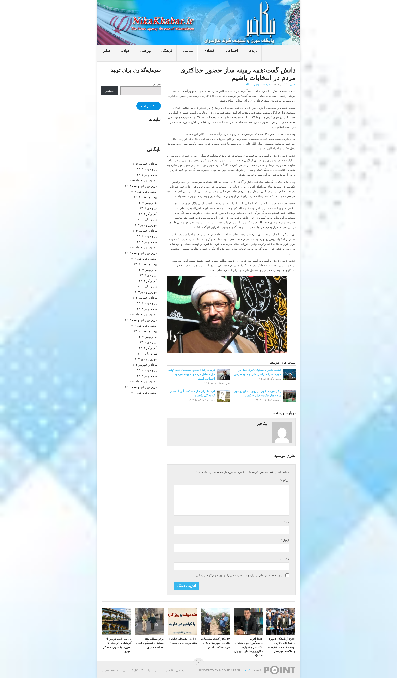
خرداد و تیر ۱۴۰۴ (147, 241)
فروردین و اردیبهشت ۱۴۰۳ (141, 320)
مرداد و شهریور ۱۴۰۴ (144, 230)
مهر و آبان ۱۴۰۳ (147, 286)
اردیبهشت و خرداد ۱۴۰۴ (142, 247)
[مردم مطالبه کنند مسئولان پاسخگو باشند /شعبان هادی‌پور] (149, 621)
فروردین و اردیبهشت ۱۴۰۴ (141, 253)
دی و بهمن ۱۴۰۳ (147, 269)
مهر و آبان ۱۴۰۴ (147, 219)
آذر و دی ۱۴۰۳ (148, 275)
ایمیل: (285, 540)
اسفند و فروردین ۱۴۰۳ (143, 258)
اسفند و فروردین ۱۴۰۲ (143, 325)
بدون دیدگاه (252, 84)
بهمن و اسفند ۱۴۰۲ (145, 331)
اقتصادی (209, 50)
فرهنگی (166, 50)
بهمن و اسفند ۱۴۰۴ (145, 197)
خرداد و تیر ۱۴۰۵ (147, 174)
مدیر (292, 84)
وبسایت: (284, 558)
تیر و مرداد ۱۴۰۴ (147, 236)
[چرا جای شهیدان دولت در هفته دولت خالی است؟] (182, 621)
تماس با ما (154, 670)
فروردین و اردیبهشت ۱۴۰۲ (141, 387)
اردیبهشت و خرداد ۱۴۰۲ (142, 381)
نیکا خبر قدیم (149, 106)
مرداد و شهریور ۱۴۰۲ (144, 364)
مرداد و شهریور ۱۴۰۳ (144, 297)
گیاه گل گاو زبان (133, 670)
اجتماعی (232, 50)
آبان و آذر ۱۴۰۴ (148, 214)
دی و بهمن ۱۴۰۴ (147, 202)
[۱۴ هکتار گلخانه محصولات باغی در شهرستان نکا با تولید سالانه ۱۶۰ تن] (215, 621)
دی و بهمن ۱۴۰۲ (147, 336)
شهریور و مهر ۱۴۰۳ (145, 292)
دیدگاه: (284, 481)
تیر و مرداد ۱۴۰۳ (147, 303)
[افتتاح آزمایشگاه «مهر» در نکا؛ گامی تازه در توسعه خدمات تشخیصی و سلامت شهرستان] (280, 621)
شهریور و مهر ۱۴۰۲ (145, 359)
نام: (286, 522)
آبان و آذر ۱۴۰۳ (148, 281)
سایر (106, 50)
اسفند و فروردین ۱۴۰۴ (143, 191)
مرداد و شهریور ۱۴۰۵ (144, 163)
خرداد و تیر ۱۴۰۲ (147, 375)
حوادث (125, 50)
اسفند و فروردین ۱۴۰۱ (143, 392)
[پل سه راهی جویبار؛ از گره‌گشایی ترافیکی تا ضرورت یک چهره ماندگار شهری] (116, 621)
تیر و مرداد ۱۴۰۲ (147, 370)
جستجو (156, 84)
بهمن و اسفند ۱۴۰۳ (145, 264)
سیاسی (188, 50)
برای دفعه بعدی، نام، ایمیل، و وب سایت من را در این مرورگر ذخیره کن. (239, 575)
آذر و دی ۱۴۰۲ (148, 342)
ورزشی (145, 50)
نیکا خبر (246, 670)
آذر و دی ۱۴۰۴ (148, 208)
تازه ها (253, 50)
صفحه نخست (110, 670)
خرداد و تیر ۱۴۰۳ (147, 308)
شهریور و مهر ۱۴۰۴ (145, 225)
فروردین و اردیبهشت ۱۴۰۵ (141, 186)
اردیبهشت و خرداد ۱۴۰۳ (142, 314)
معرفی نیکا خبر (175, 670)
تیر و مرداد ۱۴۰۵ (147, 169)
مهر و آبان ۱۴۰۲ (147, 353)
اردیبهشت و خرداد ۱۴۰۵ (142, 180)
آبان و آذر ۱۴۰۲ (148, 348)
